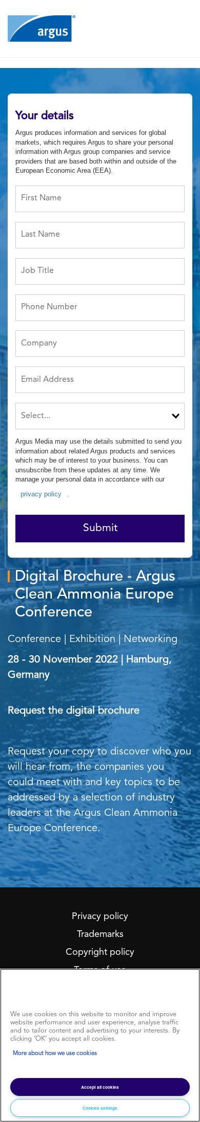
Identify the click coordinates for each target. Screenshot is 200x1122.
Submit (100, 528)
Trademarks (100, 934)
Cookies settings (100, 1108)
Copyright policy (100, 952)
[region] (100, 1045)
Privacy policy (100, 916)
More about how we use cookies (55, 1053)
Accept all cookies (100, 1087)
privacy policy (41, 494)
